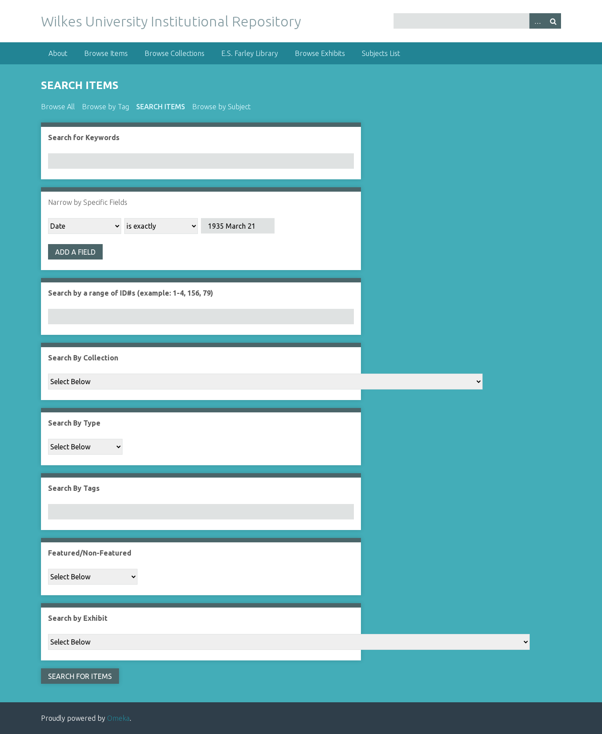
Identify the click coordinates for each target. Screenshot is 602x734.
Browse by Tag (105, 107)
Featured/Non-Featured (89, 553)
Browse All (58, 107)
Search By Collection (83, 358)
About (57, 53)
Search (553, 21)
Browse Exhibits (320, 53)
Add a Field (75, 252)
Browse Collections (174, 53)
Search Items (160, 107)
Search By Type (74, 423)
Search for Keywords (83, 137)
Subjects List (381, 53)
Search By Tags (74, 488)
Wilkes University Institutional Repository (171, 21)
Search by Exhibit (78, 618)
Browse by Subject (221, 107)
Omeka (118, 718)
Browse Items (106, 53)
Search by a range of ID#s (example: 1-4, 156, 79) (130, 293)
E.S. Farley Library (249, 53)
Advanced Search (537, 21)
